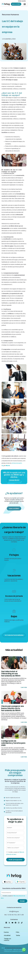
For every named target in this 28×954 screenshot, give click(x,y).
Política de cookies (17, 949)
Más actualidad (14, 649)
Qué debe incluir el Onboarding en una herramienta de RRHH (10, 673)
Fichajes (14, 554)
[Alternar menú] (24, 4)
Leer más (24, 687)
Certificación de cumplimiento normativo (13, 951)
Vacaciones (14, 575)
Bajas (14, 616)
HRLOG (3, 948)
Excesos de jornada (14, 596)
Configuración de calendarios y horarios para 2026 (13, 743)
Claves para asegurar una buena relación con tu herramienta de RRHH (12, 708)
